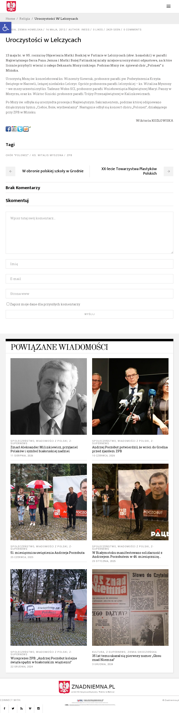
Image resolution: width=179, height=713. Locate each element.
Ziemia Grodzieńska (142, 652)
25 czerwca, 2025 (21, 557)
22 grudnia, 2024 (21, 666)
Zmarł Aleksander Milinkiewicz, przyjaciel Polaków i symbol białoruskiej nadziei (44, 449)
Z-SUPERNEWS (116, 652)
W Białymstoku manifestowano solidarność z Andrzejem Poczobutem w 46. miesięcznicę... (127, 555)
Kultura (98, 652)
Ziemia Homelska (30, 29)
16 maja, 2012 (55, 29)
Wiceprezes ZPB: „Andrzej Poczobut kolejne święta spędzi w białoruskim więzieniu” (43, 660)
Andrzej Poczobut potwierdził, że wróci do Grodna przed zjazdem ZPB (130, 449)
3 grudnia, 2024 (102, 664)
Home (10, 18)
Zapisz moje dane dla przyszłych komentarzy (45, 304)
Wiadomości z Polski (51, 441)
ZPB (69, 155)
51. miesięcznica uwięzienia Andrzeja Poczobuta (47, 553)
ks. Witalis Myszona (47, 155)
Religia (24, 18)
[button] (5, 27)
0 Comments (133, 29)
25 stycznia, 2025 (104, 561)
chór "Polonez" (17, 155)
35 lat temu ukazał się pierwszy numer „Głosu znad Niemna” (126, 658)
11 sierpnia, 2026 (21, 455)
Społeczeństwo (22, 441)
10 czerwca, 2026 (103, 455)
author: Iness (79, 29)
